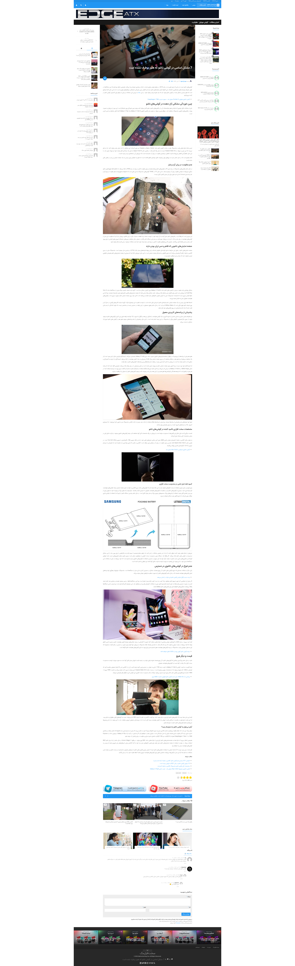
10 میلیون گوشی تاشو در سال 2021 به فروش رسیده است (175, 763)
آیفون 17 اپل (183, 1)
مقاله (139, 93)
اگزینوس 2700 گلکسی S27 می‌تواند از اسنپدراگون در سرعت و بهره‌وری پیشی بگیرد (83, 77)
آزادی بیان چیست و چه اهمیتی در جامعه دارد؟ (205, 168)
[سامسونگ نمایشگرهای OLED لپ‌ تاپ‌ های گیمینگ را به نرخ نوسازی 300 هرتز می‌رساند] (216, 52)
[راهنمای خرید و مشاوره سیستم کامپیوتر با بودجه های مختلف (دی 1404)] (184, 937)
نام (189, 907)
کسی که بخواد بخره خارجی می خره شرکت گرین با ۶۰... (85, 138)
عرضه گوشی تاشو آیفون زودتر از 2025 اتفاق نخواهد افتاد (175, 652)
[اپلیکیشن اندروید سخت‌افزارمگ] (152, 963)
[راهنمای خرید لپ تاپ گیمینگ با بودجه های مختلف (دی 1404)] (86, 937)
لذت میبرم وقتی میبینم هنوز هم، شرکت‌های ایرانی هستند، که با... (86, 125)
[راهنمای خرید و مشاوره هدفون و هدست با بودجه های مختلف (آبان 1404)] (209, 937)
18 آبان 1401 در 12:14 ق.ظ (173, 875)
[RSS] (154, 963)
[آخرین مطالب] (92, 48)
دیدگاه (187, 854)
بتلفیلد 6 (177, 1)
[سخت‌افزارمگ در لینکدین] (140, 963)
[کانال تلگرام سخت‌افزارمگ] (150, 963)
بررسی (193, 5)
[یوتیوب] (170, 788)
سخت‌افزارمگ (216, 947)
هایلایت (195, 22)
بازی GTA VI (215, 1)
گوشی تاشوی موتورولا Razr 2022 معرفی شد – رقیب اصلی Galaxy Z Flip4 (170, 769)
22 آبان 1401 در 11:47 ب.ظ (167, 883)
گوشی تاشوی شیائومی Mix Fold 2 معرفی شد (178, 450)
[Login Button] (76, 5)
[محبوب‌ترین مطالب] (81, 48)
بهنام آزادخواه (183, 81)
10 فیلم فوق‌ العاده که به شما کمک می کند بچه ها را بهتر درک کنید (148, 848)
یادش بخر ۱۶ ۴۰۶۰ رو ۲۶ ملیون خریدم (85, 100)
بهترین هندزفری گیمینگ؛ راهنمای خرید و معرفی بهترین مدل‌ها (83, 85)
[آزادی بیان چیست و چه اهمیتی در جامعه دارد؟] (215, 169)
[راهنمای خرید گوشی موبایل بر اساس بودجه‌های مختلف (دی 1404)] (160, 937)
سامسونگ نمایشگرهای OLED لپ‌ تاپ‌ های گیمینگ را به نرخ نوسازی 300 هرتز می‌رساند (205, 51)
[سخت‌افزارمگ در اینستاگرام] (147, 963)
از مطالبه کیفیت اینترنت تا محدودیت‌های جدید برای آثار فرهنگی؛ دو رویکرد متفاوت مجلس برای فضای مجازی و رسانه (205, 60)
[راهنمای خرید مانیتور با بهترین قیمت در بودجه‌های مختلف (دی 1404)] (135, 937)
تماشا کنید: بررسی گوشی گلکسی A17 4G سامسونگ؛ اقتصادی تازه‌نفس (206, 101)
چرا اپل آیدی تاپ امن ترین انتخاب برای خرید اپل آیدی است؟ (170, 796)
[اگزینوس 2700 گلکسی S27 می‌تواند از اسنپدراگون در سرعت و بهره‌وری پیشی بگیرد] (94, 78)
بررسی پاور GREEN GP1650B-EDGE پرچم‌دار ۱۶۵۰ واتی (205, 44)
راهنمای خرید (185, 5)
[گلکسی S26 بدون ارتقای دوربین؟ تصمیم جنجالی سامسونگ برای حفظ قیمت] (118, 811)
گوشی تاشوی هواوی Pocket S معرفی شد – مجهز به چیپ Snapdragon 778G (169, 99)
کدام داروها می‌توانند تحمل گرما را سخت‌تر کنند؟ (179, 847)
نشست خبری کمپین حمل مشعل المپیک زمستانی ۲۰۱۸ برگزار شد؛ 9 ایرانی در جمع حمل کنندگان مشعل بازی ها (148, 822)
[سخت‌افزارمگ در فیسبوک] (145, 963)
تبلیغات (203, 947)
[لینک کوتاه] (169, 81)
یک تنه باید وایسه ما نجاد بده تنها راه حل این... (85, 112)
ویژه (167, 5)
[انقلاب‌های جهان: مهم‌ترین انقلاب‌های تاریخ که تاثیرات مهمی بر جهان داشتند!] (208, 132)
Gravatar (178, 923)
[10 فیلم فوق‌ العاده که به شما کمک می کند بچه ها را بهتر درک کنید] (147, 841)
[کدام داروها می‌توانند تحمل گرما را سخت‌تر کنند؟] (177, 841)
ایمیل (144, 907)
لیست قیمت (175, 5)
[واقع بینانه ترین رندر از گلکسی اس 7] (177, 811)
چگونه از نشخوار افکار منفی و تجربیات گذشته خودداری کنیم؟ (118, 848)
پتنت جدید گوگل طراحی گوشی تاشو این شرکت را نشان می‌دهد (173, 577)
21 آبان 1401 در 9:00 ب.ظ (177, 858)
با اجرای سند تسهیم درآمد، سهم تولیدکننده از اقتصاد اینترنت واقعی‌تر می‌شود (83, 70)
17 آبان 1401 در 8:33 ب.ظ (174, 867)
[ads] (147, 14)
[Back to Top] (147, 950)
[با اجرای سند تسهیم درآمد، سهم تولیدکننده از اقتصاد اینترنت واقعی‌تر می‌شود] (94, 70)
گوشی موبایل (203, 22)
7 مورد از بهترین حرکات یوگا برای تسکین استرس (204, 162)
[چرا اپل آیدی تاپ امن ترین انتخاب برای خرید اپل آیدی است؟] (94, 55)
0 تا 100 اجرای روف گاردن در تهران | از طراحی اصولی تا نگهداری (204, 156)
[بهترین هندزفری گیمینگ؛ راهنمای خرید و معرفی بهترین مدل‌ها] (94, 86)
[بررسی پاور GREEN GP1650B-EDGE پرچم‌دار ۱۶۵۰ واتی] (216, 44)
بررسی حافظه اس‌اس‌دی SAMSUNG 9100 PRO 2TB (206, 85)
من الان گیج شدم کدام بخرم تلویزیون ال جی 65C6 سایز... (85, 119)
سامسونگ (184, 773)
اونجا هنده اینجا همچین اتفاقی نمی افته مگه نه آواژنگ (85, 106)
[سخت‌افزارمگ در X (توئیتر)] (143, 963)
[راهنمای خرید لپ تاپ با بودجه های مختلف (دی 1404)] (110, 937)
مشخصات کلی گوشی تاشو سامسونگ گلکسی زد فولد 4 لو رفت (173, 766)
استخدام (197, 947)
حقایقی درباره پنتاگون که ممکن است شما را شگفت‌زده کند (204, 150)
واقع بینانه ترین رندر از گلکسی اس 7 (184, 822)
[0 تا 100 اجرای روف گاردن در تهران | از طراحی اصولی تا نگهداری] (215, 156)
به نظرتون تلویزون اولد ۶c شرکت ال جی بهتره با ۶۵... (85, 132)
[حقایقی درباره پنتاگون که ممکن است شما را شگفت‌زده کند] (215, 150)
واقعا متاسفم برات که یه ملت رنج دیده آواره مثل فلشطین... (84, 144)
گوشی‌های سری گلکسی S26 (195, 1)
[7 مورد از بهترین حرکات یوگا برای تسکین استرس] (215, 163)
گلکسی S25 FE (206, 1)
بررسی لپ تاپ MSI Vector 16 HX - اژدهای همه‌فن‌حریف (206, 109)
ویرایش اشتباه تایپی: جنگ (87, 150)
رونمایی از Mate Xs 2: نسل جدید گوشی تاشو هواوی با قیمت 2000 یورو (171, 677)
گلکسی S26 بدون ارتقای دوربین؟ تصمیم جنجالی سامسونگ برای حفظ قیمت (119, 822)
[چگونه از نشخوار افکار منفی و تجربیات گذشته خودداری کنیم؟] (117, 841)
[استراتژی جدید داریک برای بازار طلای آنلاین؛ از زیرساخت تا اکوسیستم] (94, 62)
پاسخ (185, 863)
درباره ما (209, 947)
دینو (172, 1)
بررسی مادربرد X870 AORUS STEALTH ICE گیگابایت (207, 93)
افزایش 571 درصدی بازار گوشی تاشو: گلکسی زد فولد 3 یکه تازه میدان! (171, 761)
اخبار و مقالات (202, 5)
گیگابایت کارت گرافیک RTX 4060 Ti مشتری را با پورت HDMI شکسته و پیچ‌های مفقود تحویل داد (205, 36)
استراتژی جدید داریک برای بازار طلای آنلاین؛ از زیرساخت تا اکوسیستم (83, 62)
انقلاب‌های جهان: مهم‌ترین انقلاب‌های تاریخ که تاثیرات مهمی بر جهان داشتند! (209, 141)
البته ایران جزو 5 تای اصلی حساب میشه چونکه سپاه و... (86, 156)
